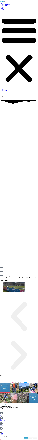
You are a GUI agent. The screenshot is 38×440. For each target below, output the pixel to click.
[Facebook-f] (0, 97)
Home (1, 3)
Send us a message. (1, 419)
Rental (1, 6)
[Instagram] (2, 97)
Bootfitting (3, 9)
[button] (19, 49)
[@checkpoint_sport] (11, 382)
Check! (1, 267)
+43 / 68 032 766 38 (2, 426)
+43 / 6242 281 (1, 415)
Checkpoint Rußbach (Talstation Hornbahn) (6, 4)
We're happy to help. (2, 414)
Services (2, 8)
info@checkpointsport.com (2, 420)
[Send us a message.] (1, 417)
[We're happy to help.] (1, 413)
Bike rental (3, 7)
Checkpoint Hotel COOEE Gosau (5, 5)
